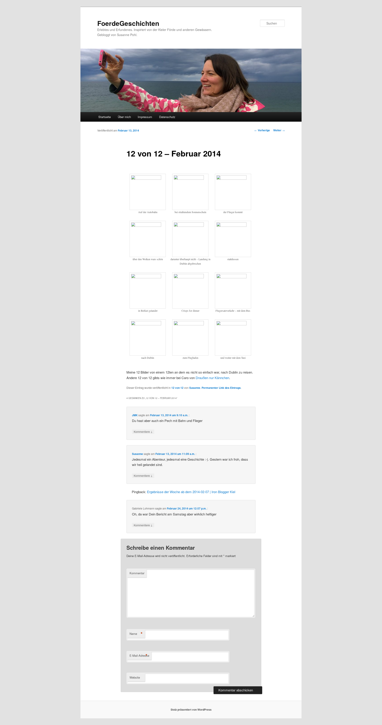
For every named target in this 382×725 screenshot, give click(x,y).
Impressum (145, 117)
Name (136, 633)
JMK (135, 415)
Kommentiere (143, 431)
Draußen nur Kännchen (212, 377)
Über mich (124, 117)
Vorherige (262, 130)
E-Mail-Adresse (139, 655)
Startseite (104, 117)
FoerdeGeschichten (128, 23)
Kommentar (137, 573)
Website (135, 677)
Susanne (194, 388)
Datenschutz (167, 117)
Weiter (279, 130)
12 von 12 (177, 388)
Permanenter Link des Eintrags (221, 388)
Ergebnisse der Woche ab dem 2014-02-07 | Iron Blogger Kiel (191, 491)
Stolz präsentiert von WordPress (191, 710)
